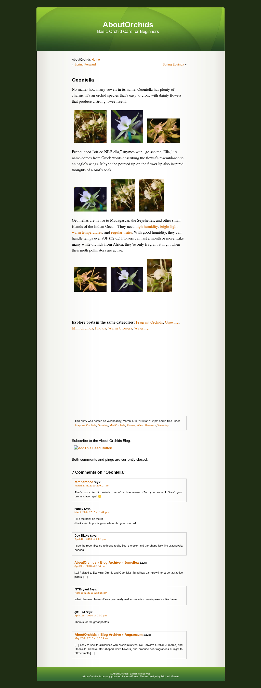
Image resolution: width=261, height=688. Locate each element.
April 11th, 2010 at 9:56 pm (90, 615)
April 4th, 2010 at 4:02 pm (90, 539)
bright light (168, 226)
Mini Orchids (82, 327)
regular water (121, 232)
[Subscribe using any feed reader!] (93, 448)
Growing (172, 322)
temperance (84, 482)
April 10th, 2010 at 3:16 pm (91, 592)
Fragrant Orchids (149, 322)
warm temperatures (87, 232)
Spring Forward (85, 64)
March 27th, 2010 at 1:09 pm (91, 512)
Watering (141, 327)
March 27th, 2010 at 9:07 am (92, 485)
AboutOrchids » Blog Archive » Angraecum (109, 635)
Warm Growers (120, 327)
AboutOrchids (128, 24)
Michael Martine (170, 676)
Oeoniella (83, 80)
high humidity (147, 226)
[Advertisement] (129, 372)
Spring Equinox (173, 64)
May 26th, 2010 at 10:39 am (91, 638)
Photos (100, 327)
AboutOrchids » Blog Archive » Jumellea (106, 562)
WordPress (132, 676)
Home (95, 59)
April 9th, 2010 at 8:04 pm (89, 566)
